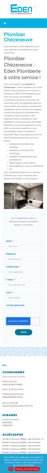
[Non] (43, 463)
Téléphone (12, 267)
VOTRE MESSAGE (15, 305)
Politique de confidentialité (27, 469)
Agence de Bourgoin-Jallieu (13, 389)
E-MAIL (10, 280)
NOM (9, 241)
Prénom (10, 254)
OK (11, 469)
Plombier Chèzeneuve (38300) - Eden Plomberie (21, 439)
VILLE (9, 293)
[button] (5, 23)
